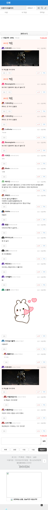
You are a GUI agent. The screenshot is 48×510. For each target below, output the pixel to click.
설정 (34, 457)
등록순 (12, 38)
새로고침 (44, 38)
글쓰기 (46, 8)
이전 (24, 449)
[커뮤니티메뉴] (2, 2)
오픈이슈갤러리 (7, 8)
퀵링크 (28, 457)
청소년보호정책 (35, 460)
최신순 (17, 38)
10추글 (42, 12)
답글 (4, 73)
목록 (5, 449)
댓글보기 (42, 449)
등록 (44, 441)
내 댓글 (24, 12)
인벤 (8, 3)
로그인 (14, 457)
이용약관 (10, 460)
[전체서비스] (45, 2)
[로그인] (41, 2)
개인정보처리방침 (21, 460)
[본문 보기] (24, 33)
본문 (14, 449)
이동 (9, 73)
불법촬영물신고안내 (24, 463)
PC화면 (21, 457)
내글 (6, 12)
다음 (33, 449)
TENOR (36, 65)
